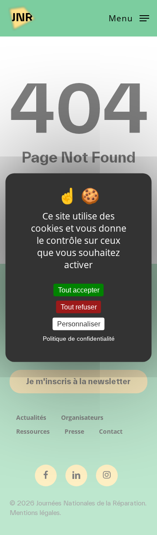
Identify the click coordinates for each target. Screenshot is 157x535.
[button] (129, 17)
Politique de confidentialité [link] (79, 338)
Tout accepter (78, 289)
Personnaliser (78, 324)
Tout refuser (79, 306)
